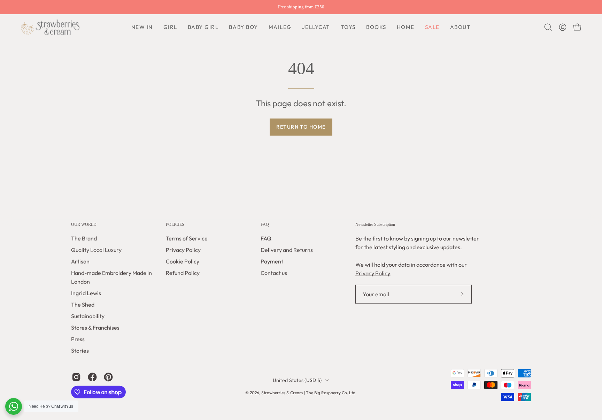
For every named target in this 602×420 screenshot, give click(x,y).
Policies (175, 224)
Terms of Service (187, 238)
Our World (84, 224)
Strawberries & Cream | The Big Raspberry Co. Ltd (308, 392)
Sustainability (88, 316)
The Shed (82, 304)
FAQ (265, 224)
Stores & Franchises (95, 327)
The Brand (84, 238)
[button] (243, 27)
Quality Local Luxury (96, 249)
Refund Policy (183, 272)
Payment (272, 261)
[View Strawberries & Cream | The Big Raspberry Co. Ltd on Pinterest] (108, 377)
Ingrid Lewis (86, 293)
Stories (80, 350)
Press (78, 339)
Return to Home (300, 127)
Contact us (274, 272)
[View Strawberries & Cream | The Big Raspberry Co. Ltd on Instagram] (76, 377)
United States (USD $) (297, 380)
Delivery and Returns (287, 249)
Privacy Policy (183, 249)
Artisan (80, 261)
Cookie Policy (182, 261)
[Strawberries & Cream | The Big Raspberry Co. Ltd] (50, 27)
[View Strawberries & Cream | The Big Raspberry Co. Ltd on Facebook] (92, 377)
